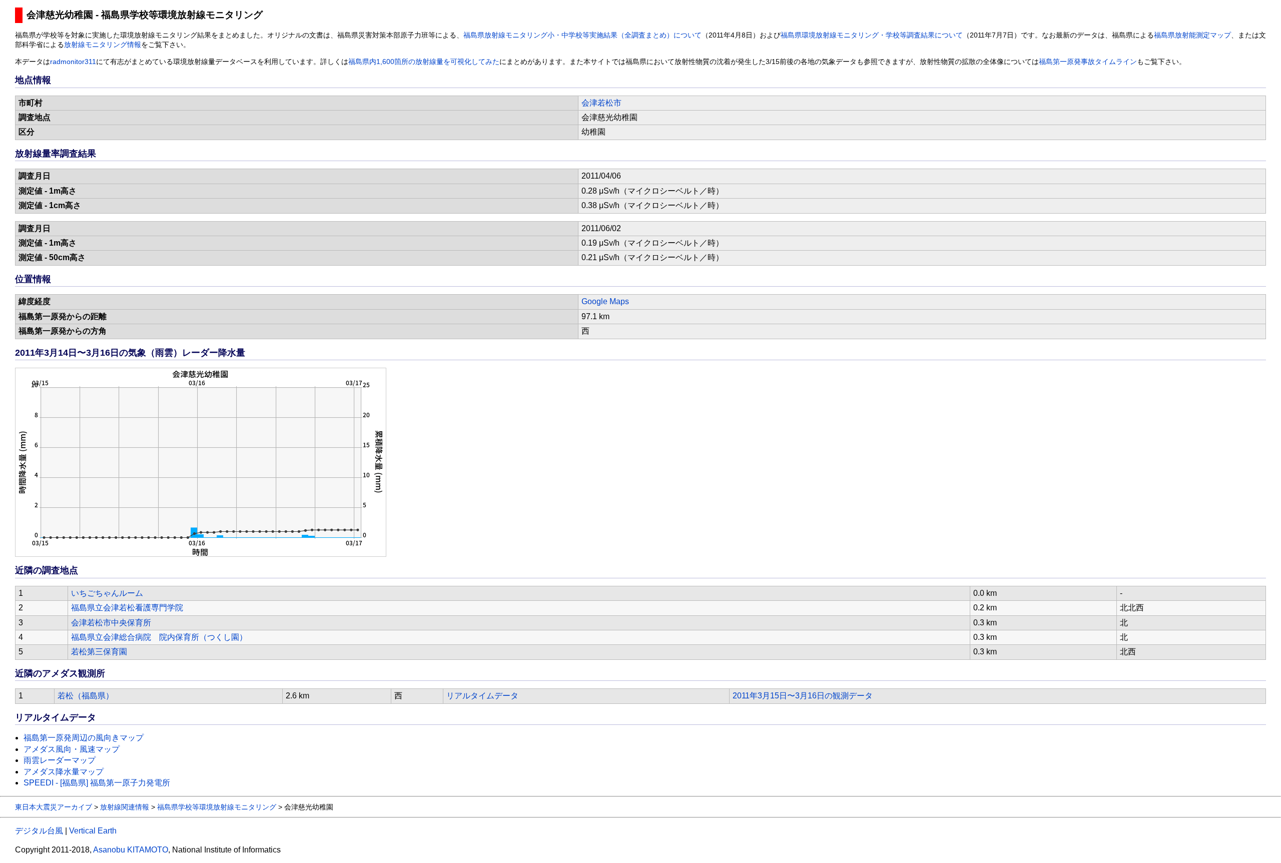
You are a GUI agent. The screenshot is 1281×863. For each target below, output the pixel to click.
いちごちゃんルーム (107, 593)
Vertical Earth (93, 830)
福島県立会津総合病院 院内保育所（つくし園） (159, 637)
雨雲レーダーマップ (60, 760)
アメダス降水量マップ (64, 771)
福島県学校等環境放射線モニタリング (216, 807)
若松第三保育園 (99, 651)
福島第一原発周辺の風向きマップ (84, 737)
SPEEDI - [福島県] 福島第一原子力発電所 (97, 782)
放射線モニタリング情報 (102, 45)
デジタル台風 (39, 830)
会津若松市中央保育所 (111, 622)
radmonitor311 (73, 62)
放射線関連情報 (124, 807)
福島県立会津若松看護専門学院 (127, 607)
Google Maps (605, 301)
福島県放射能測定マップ (1192, 35)
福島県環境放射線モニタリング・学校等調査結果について (872, 35)
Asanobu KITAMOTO (130, 849)
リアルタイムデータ (482, 695)
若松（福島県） (86, 695)
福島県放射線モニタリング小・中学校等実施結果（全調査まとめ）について (582, 35)
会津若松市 (601, 103)
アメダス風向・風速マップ (72, 749)
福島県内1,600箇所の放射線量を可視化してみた (423, 62)
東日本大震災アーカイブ (53, 807)
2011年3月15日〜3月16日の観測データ (803, 695)
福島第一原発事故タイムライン (1088, 62)
